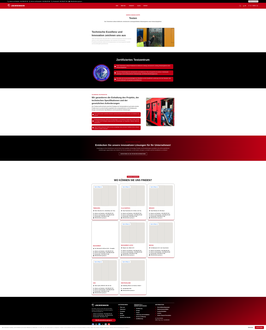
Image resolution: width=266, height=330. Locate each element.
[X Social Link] (250, 6)
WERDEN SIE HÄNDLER (253, 1)
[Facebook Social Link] (249, 6)
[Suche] (240, 5)
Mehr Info (250, 327)
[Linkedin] (99, 324)
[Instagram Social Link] (252, 6)
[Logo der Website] (16, 5)
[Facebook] (93, 324)
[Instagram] (96, 324)
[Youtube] (109, 324)
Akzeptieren (259, 327)
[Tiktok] (105, 324)
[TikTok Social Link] (257, 6)
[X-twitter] (102, 324)
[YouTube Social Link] (254, 6)
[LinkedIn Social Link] (256, 6)
